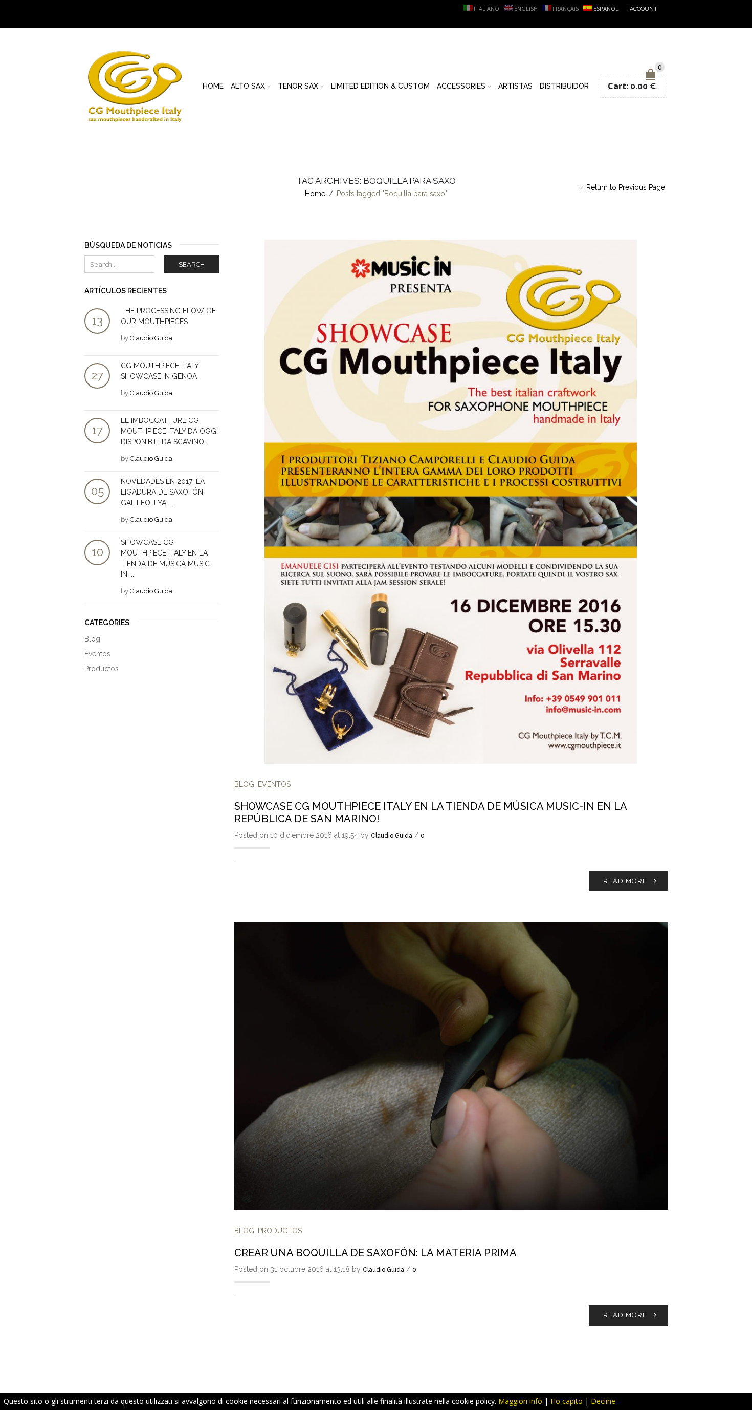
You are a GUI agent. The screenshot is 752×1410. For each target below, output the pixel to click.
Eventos (274, 784)
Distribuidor (564, 86)
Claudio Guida (391, 835)
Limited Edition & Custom (380, 86)
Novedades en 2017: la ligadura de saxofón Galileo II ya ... (163, 492)
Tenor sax (298, 86)
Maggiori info (520, 1401)
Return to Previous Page (625, 187)
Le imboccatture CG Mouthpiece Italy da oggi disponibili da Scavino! (169, 431)
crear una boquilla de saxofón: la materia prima (375, 1253)
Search (192, 264)
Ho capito (566, 1401)
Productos (280, 1231)
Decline (603, 1401)
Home (213, 86)
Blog (244, 784)
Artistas (515, 86)
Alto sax (248, 86)
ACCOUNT (643, 9)
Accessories (461, 86)
